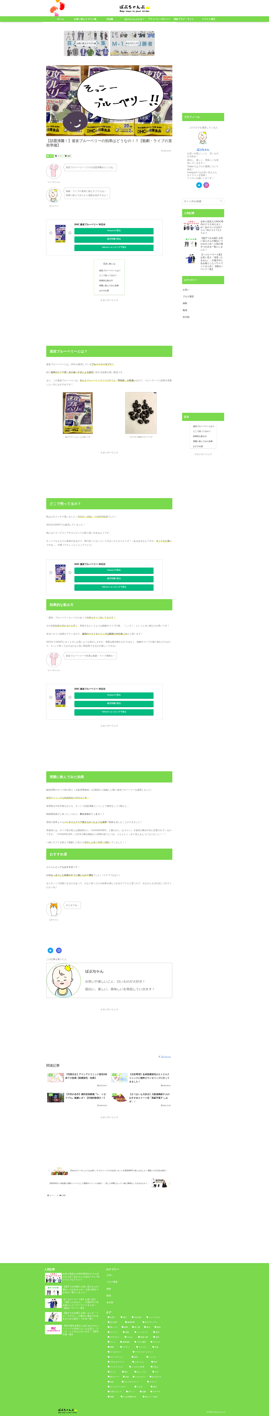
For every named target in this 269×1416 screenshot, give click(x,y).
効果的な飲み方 (106, 280)
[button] (221, 201)
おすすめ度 (104, 290)
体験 (51, 156)
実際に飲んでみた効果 (109, 285)
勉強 (185, 310)
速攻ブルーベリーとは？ (110, 270)
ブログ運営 (188, 296)
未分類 (186, 317)
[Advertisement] (77, 322)
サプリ (60, 156)
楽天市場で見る (114, 239)
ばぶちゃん (203, 149)
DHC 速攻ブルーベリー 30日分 (89, 224)
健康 (69, 156)
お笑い (186, 289)
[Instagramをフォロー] (59, 950)
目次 (105, 264)
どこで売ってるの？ (108, 275)
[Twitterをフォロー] (50, 950)
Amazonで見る (114, 230)
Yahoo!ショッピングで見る (114, 247)
